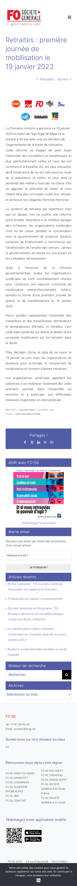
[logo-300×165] (24, 8)
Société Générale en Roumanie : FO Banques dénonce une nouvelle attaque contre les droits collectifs (35, 613)
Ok (38, 880)
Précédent (47, 79)
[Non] (72, 874)
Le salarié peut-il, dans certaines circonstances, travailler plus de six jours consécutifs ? (37, 634)
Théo (13, 409)
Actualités (42, 409)
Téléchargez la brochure (38, 523)
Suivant (63, 79)
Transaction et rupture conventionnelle (35, 599)
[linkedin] (7, 746)
